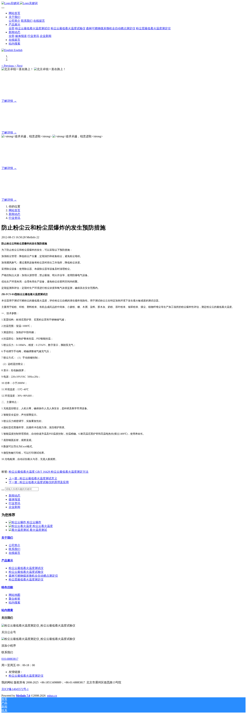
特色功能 (7, 587)
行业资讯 (14, 217)
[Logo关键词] (123, 3)
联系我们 (14, 549)
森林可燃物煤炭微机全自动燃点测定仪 (33, 575)
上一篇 (33, 478)
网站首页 (14, 13)
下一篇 (39, 482)
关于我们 (7, 537)
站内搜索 (14, 602)
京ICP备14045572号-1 (15, 689)
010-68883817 (9, 658)
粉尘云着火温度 (43, 526)
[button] (7, 65)
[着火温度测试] (19, 529)
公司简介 (14, 545)
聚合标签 (14, 598)
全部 (11, 28)
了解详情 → (9, 100)
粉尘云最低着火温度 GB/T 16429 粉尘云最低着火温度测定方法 (48, 471)
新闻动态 (14, 214)
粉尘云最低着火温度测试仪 (26, 568)
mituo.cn (52, 695)
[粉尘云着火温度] (21, 526)
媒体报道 (14, 499)
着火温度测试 (38, 529)
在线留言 (14, 552)
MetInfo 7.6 (23, 695)
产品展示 (7, 560)
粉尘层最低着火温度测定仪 (26, 579)
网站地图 (14, 594)
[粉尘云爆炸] (18, 522)
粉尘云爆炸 (34, 522)
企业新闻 (14, 507)
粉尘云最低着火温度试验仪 (26, 571)
